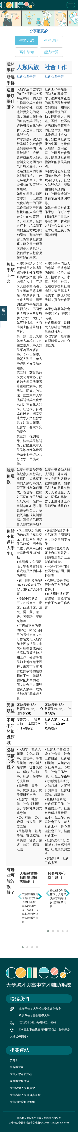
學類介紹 (26, 40)
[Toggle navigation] (70, 5)
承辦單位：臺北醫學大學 (34, 1015)
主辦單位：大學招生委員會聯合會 (40, 1008)
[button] (22, 947)
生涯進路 (51, 40)
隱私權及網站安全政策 (29, 1117)
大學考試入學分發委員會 (25, 1095)
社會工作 (56, 67)
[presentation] (20, 896)
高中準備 (26, 52)
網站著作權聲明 (52, 1117)
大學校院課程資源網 (22, 1102)
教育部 (14, 1060)
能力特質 (51, 52)
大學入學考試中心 (21, 1074)
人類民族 (28, 67)
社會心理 (26, 76)
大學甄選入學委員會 (22, 1088)
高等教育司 (17, 1067)
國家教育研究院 (19, 1081)
